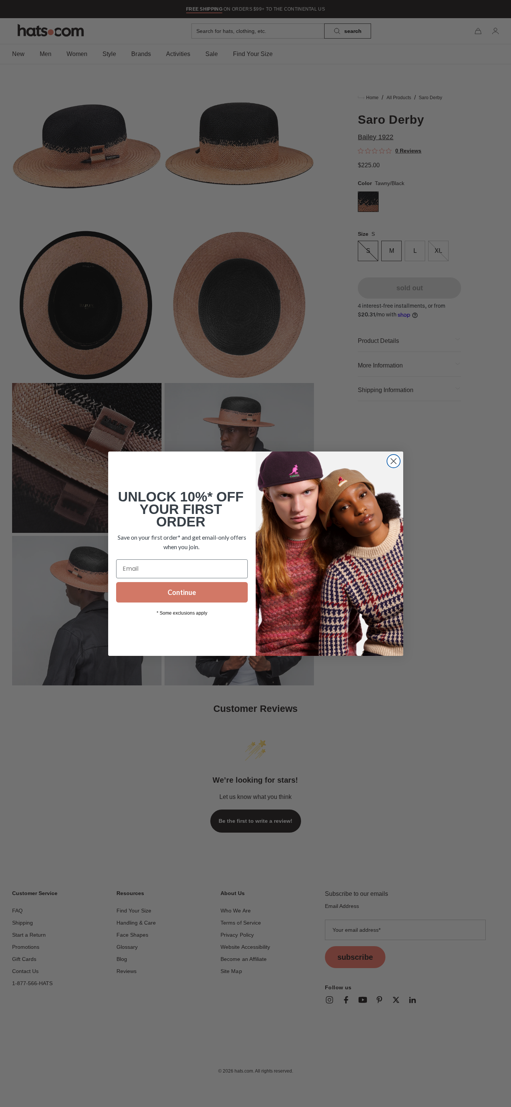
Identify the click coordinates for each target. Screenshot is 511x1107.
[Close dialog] (393, 461)
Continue (182, 592)
